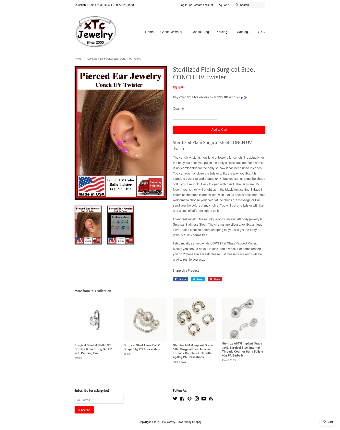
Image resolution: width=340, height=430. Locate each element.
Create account (203, 5)
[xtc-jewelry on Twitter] (175, 399)
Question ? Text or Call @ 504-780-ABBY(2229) (104, 5)
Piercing (222, 31)
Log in (183, 5)
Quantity (179, 108)
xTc (260, 31)
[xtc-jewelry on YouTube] (203, 399)
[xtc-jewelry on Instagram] (196, 399)
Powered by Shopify (189, 422)
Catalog (243, 31)
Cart (226, 5)
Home (149, 31)
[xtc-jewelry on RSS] (211, 399)
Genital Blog (200, 31)
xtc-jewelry (168, 422)
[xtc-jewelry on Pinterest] (189, 399)
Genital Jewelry (171, 31)
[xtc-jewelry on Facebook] (182, 399)
